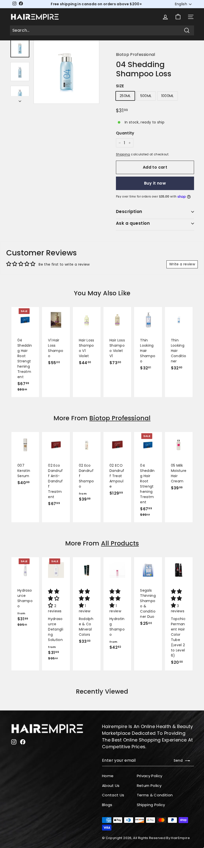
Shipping (123, 154)
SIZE (120, 86)
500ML (146, 95)
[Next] (20, 100)
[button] (54, 598)
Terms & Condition (155, 795)
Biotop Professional (135, 54)
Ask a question (133, 223)
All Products (120, 543)
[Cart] (178, 16)
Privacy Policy (149, 775)
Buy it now (155, 183)
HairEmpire (180, 838)
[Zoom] (66, 71)
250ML (125, 95)
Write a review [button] (182, 264)
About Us (111, 785)
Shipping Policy (151, 804)
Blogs (107, 804)
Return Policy (149, 785)
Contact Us (113, 795)
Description (129, 211)
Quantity (125, 133)
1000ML (167, 95)
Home (107, 775)
